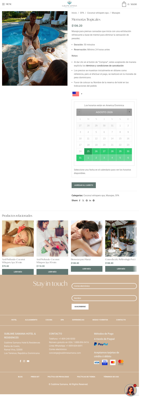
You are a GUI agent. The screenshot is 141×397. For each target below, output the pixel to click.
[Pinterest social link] (87, 200)
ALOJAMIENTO (31, 320)
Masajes (116, 13)
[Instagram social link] (24, 361)
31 (80, 158)
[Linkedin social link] (90, 200)
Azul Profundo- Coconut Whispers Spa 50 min (47, 261)
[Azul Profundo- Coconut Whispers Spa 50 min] (52, 238)
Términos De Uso (111, 377)
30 (128, 151)
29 (120, 151)
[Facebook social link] (79, 200)
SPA (82, 13)
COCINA (49, 320)
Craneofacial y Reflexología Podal (120, 259)
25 (88, 151)
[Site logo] (69, 4)
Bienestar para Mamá (81, 259)
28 (112, 151)
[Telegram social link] (93, 200)
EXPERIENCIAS (78, 320)
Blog (20, 377)
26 (96, 151)
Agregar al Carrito (83, 185)
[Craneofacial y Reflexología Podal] (121, 238)
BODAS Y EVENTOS (100, 320)
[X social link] (83, 200)
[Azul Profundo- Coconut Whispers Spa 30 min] (18, 238)
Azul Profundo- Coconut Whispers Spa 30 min (13, 261)
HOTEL (14, 320)
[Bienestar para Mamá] (87, 238)
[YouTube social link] (28, 361)
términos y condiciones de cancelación (105, 65)
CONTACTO (121, 320)
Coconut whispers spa (98, 13)
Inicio (74, 13)
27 (104, 151)
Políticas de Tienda (86, 377)
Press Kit (35, 377)
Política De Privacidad (58, 377)
